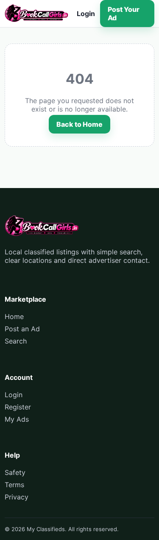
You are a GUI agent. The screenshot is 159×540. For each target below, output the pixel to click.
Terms (14, 484)
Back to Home (79, 124)
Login (86, 13)
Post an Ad (22, 329)
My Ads (17, 419)
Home (14, 316)
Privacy (16, 497)
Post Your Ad (123, 13)
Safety (15, 472)
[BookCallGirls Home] (36, 13)
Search (16, 341)
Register (18, 407)
